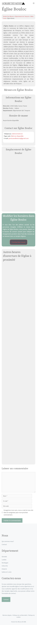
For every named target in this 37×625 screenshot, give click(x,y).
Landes (4, 560)
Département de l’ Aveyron (22, 16)
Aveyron (4, 569)
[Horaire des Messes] (13, 3)
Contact (4, 544)
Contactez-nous (18, 242)
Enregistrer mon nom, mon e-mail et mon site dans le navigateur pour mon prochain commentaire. (18, 512)
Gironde (4, 557)
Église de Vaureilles (19, 439)
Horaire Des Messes (8, 16)
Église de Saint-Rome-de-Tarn (18, 284)
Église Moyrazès (18, 372)
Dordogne (5, 563)
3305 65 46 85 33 (17, 134)
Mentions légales (7, 615)
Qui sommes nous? (8, 541)
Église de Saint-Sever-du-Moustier (19, 395)
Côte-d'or (5, 566)
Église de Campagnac (18, 461)
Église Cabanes (18, 350)
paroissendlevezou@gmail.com (19, 138)
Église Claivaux (18, 306)
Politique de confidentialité (20, 615)
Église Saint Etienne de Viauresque (18, 417)
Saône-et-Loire (6, 572)
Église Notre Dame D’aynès (18, 328)
